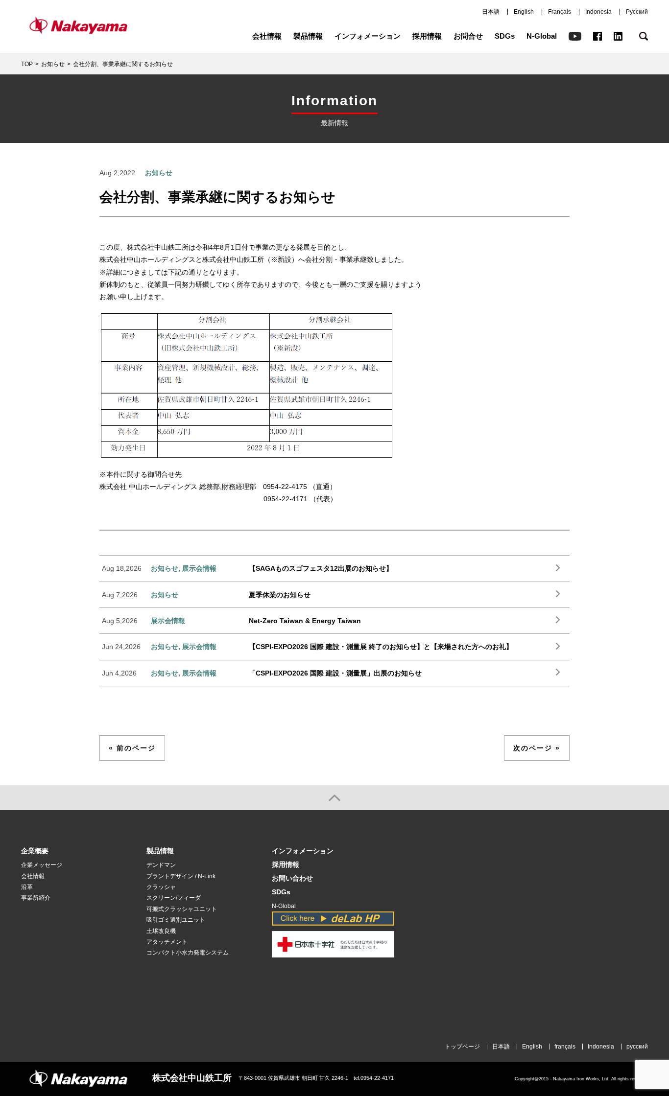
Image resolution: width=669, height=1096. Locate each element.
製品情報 (308, 36)
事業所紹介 (35, 898)
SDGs (505, 36)
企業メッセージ (41, 865)
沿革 (27, 887)
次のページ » (536, 748)
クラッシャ (161, 887)
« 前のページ (132, 748)
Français (559, 11)
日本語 (491, 11)
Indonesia (598, 11)
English (524, 11)
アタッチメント (167, 942)
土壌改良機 (161, 931)
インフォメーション (367, 36)
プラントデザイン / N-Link (180, 876)
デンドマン (161, 865)
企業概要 (34, 851)
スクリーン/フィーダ (173, 898)
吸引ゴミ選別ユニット (175, 920)
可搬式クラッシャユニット (181, 909)
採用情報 (427, 36)
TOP (27, 64)
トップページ (462, 1046)
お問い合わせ (292, 878)
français (564, 1046)
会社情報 (267, 36)
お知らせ (53, 64)
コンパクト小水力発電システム (187, 953)
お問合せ (468, 36)
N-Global (541, 36)
